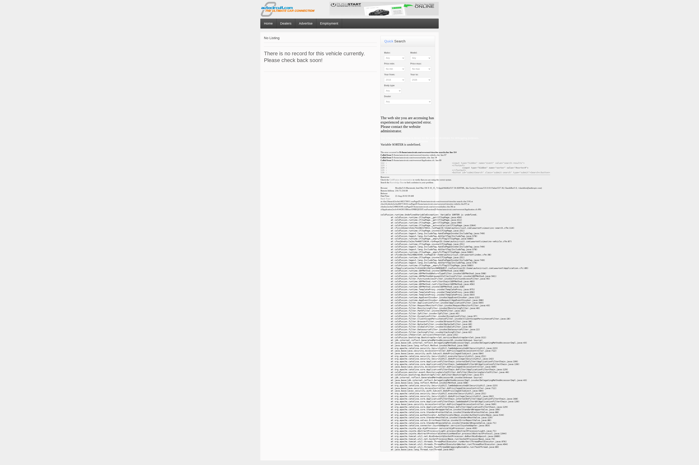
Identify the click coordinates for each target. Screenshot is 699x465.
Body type (389, 85)
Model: (413, 52)
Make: (387, 52)
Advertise (306, 23)
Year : (389, 74)
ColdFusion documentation (401, 180)
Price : (389, 63)
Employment (329, 23)
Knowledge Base (397, 183)
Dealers (285, 23)
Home (268, 23)
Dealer (387, 96)
